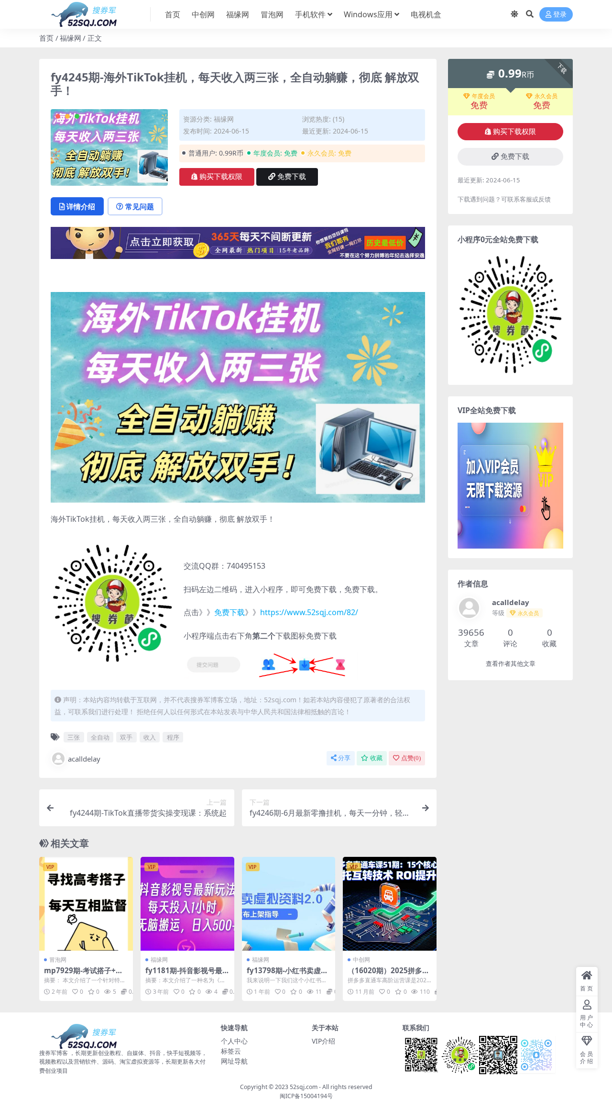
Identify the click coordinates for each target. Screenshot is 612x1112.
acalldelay (84, 759)
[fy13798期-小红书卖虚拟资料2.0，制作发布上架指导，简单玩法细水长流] (289, 904)
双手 (126, 737)
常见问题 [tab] (139, 206)
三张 (73, 737)
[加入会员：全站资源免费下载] (238, 245)
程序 (173, 737)
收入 (149, 737)
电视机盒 (426, 14)
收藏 (376, 758)
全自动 (100, 737)
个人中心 (234, 1040)
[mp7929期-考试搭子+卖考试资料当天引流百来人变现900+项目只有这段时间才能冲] (86, 904)
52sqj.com (303, 1087)
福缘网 (237, 14)
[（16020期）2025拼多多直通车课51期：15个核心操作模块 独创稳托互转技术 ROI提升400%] (390, 904)
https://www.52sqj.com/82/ (309, 612)
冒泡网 (272, 14)
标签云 (231, 1051)
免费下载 (291, 176)
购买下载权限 (220, 176)
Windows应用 (368, 14)
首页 (172, 14)
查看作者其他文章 (511, 663)
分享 (344, 758)
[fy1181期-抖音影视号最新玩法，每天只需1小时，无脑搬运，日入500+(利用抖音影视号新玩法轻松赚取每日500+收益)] (187, 904)
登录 (560, 14)
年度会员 (483, 96)
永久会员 (546, 96)
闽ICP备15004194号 (306, 1096)
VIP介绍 (323, 1040)
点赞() (411, 758)
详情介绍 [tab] (80, 206)
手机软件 (310, 14)
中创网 (203, 14)
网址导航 (234, 1061)
